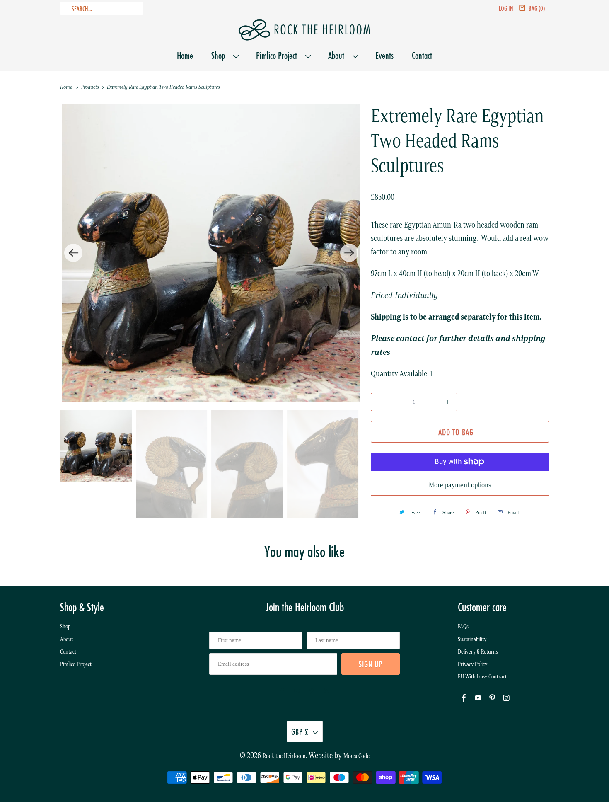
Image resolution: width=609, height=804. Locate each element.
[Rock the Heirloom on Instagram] (326, 690)
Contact (422, 55)
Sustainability (472, 639)
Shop (220, 55)
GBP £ (300, 731)
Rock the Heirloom (284, 756)
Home (185, 55)
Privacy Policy (472, 664)
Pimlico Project (278, 55)
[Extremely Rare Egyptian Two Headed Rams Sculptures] (211, 253)
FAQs (463, 626)
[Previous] (73, 253)
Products (90, 87)
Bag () (537, 8)
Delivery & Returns (478, 651)
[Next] (349, 253)
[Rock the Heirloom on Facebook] (282, 690)
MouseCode (356, 756)
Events (384, 55)
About (338, 55)
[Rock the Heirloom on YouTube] (297, 690)
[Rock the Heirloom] (304, 30)
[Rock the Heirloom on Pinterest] (312, 690)
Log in (506, 8)
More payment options (460, 484)
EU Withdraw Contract (482, 676)
